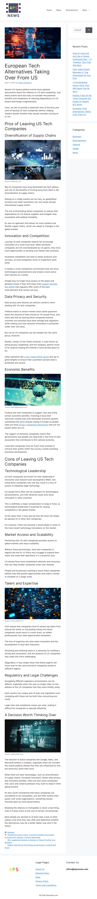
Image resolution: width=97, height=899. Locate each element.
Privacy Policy (41, 881)
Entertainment (72, 10)
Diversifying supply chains (17, 835)
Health (76, 148)
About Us (39, 869)
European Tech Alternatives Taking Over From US (82, 111)
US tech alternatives (32, 837)
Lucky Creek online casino (36, 357)
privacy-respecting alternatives (33, 425)
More (85, 10)
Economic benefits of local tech (41, 835)
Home (49, 10)
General (76, 144)
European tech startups (14, 837)
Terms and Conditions (45, 885)
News (58, 10)
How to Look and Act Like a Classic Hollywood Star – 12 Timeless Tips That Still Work (82, 59)
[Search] (89, 30)
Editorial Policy (42, 873)
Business (11, 832)
